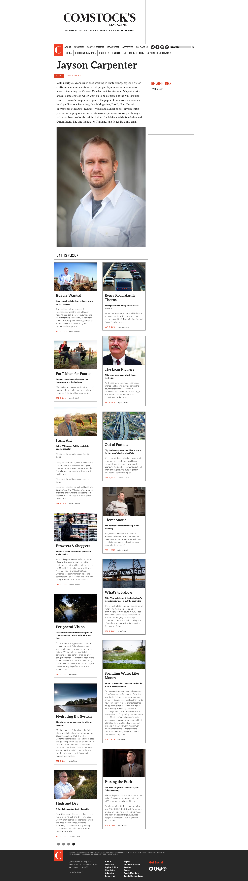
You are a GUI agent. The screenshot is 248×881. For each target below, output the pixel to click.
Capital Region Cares (159, 53)
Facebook (157, 47)
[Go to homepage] (99, 22)
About (67, 47)
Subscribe (79, 47)
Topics (68, 53)
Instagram (162, 47)
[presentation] (58, 50)
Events (116, 53)
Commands (2, 879)
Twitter (153, 47)
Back (58, 76)
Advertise (127, 47)
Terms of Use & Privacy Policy (79, 854)
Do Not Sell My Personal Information (104, 854)
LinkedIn (167, 47)
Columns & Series (85, 53)
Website (156, 89)
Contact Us (142, 47)
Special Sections (134, 53)
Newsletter (113, 47)
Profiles (104, 53)
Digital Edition (95, 47)
